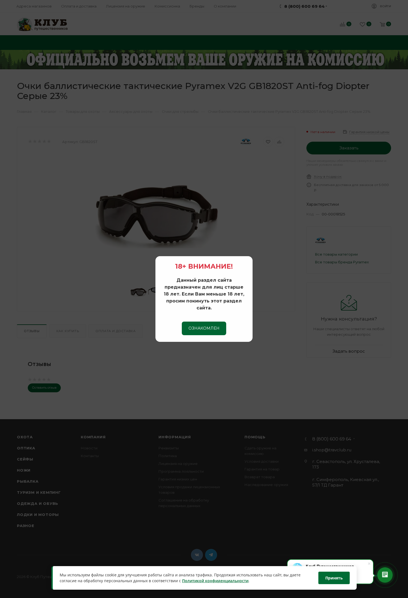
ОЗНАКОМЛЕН (204, 328)
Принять (334, 578)
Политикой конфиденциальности (215, 581)
